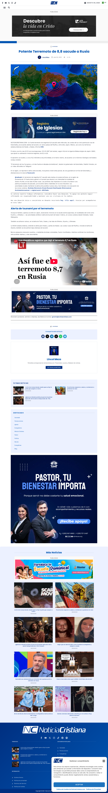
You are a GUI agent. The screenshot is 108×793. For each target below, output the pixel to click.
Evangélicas (18, 445)
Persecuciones (19, 421)
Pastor (16, 435)
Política (17, 438)
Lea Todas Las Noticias (54, 367)
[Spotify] (67, 738)
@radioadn (18, 177)
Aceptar (79, 785)
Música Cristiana (19, 431)
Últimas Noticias (20, 383)
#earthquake (57, 188)
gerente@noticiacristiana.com (62, 317)
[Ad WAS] (54, 138)
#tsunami (50, 188)
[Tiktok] (15, 3)
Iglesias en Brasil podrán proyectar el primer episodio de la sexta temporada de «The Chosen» (38, 398)
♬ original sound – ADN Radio (39, 190)
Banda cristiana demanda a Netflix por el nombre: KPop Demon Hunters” (74, 714)
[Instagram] (12, 3)
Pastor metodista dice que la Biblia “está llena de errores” (74, 679)
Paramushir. (31, 173)
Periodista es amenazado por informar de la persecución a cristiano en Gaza (33, 680)
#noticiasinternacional (22, 190)
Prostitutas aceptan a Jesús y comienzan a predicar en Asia (80, 388)
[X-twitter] (9, 3)
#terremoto (38, 188)
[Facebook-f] (2, 3)
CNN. (42, 147)
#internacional (66, 188)
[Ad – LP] (54, 36)
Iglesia (16, 424)
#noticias (31, 188)
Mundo (17, 442)
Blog (16, 448)
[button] (104, 761)
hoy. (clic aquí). (68, 200)
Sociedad (55, 46)
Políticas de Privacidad (93, 789)
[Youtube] (6, 3)
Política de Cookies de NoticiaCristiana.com (71, 789)
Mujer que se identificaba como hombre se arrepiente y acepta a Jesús (74, 645)
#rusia (44, 188)
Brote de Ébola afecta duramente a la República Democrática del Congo (33, 714)
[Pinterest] (62, 738)
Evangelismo (18, 428)
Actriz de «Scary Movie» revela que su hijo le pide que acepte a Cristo (38, 388)
